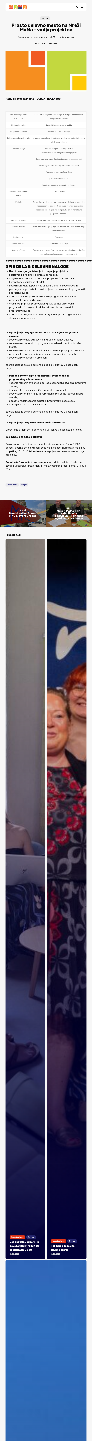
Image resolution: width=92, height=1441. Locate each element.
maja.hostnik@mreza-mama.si (67, 447)
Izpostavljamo (17, 1237)
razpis (24, 485)
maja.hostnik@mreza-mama (59, 465)
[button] (82, 7)
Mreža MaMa (12, 485)
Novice (45, 18)
